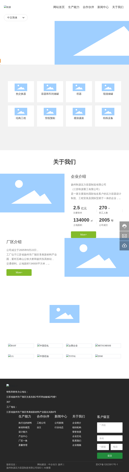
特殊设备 (108, 118)
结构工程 (21, 118)
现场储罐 (108, 94)
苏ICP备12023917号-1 (107, 464)
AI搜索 (47, 467)
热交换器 (21, 94)
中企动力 (52, 464)
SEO (39, 467)
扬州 (60, 464)
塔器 (78, 94)
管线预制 (50, 118)
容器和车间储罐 (50, 94)
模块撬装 (79, 118)
